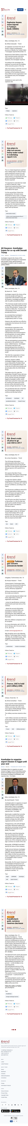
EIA (7, 524)
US (22, 398)
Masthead (3, 1071)
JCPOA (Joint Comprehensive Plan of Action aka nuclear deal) (14, 217)
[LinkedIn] (18, 1105)
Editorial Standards (5, 1075)
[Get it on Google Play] (15, 1111)
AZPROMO (13, 876)
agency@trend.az (4, 1054)
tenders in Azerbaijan (20, 646)
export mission (14, 879)
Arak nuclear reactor (10, 213)
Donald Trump (21, 401)
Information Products (6, 1085)
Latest (2, 1061)
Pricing (2, 1083)
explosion (14, 110)
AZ (14, 1121)
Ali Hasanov (9, 398)
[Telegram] (15, 1105)
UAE (13, 729)
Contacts (3, 1073)
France (7, 729)
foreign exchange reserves (12, 996)
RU (16, 1121)
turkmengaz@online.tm (16, 630)
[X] (8, 1105)
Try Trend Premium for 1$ (14, 128)
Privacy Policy (4, 1093)
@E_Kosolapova (9, 987)
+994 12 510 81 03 (5, 1053)
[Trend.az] (5, 9)
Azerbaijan (16, 398)
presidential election (11, 401)
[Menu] (25, 9)
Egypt (7, 876)
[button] (2, 16)
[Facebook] (5, 1105)
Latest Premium (4, 1063)
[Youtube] (12, 1105)
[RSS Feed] (21, 1105)
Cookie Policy (4, 1097)
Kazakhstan (8, 993)
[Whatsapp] (2, 1105)
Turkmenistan (9, 646)
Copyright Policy (4, 1095)
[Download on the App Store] (5, 1111)
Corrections (3, 1077)
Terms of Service (4, 1091)
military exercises (21, 729)
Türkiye (8, 110)
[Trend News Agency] (5, 1042)
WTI (16, 524)
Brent (11, 524)
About (2, 1069)
